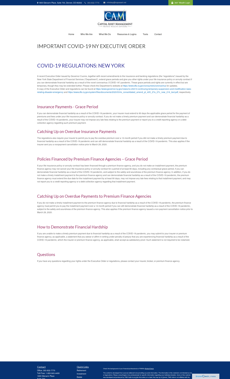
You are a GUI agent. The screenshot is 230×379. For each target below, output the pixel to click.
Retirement (81, 370)
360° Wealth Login (182, 2)
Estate (79, 377)
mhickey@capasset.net (116, 2)
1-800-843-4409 (52, 373)
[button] (71, 34)
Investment (81, 373)
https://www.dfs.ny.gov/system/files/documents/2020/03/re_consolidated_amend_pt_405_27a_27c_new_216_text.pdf (122, 92)
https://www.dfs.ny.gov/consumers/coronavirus (144, 85)
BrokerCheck (149, 368)
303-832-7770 (93, 2)
